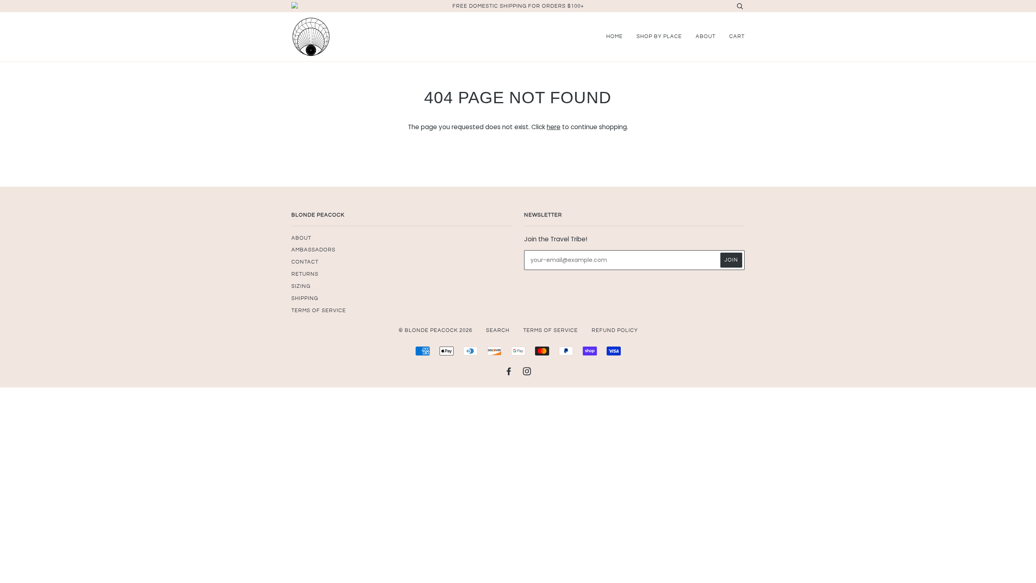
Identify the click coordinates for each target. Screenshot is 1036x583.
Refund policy (615, 330)
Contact (304, 262)
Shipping (304, 298)
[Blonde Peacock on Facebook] (509, 373)
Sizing (300, 286)
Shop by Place (659, 36)
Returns (304, 274)
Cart (737, 36)
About (705, 36)
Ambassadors (313, 250)
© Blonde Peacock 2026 (435, 330)
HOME (614, 36)
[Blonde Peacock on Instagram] (527, 373)
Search (498, 330)
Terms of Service (318, 310)
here (553, 127)
